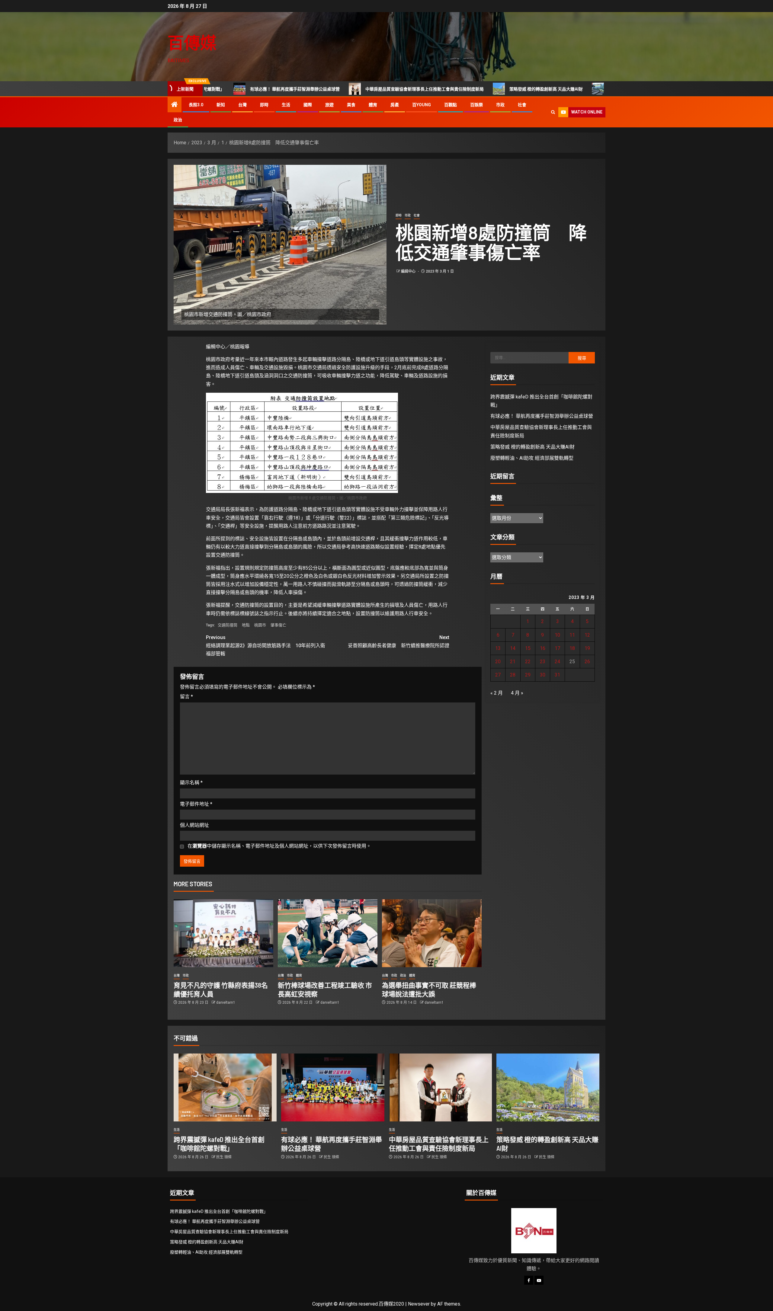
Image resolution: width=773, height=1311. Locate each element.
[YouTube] (539, 1280)
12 (587, 635)
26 (587, 661)
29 (528, 675)
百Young (421, 104)
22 (528, 661)
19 (587, 648)
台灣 (242, 104)
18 (572, 648)
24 (557, 661)
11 (572, 635)
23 (542, 661)
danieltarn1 (225, 1002)
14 (512, 648)
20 (498, 661)
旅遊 (329, 104)
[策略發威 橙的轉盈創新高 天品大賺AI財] (547, 1087)
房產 (394, 104)
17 (557, 648)
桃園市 (260, 625)
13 (498, 648)
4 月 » (517, 693)
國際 (307, 104)
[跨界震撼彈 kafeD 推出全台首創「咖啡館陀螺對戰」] (225, 1087)
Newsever (419, 1304)
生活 (286, 104)
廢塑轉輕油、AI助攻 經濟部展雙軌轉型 (586, 89)
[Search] (553, 112)
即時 (264, 104)
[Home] (174, 105)
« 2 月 (496, 693)
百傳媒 (192, 42)
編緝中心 (408, 271)
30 (542, 675)
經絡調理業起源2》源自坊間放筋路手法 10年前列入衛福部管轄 (265, 646)
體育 (373, 104)
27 (498, 675)
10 (557, 635)
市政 (500, 104)
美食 (351, 104)
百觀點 (450, 104)
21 (512, 661)
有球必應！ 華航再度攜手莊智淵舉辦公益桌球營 (236, 89)
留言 (186, 696)
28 (512, 675)
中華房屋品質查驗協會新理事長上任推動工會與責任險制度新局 (366, 89)
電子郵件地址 (196, 804)
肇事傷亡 (278, 625)
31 (557, 675)
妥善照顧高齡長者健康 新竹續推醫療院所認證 (398, 641)
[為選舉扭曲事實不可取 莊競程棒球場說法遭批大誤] (432, 933)
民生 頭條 (224, 1157)
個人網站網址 (194, 825)
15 (528, 648)
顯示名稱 (191, 782)
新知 (221, 104)
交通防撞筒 (227, 625)
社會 (522, 104)
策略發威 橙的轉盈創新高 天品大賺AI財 (487, 89)
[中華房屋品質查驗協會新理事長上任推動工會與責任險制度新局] (440, 1087)
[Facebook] (528, 1280)
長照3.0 (196, 104)
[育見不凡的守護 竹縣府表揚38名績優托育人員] (223, 933)
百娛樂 (476, 104)
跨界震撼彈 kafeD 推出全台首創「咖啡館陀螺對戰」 (219, 1211)
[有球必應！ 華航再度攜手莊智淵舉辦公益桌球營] (332, 1087)
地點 (246, 625)
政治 (178, 119)
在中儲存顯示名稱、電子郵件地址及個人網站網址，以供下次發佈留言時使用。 (279, 846)
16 (542, 648)
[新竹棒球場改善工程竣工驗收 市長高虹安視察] (327, 933)
